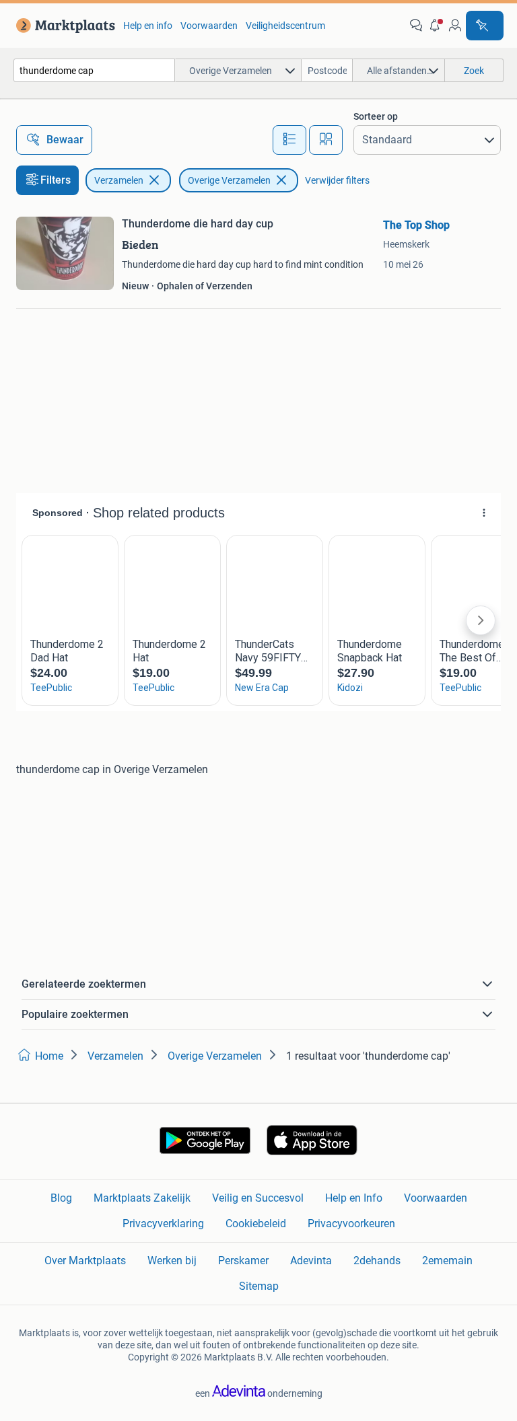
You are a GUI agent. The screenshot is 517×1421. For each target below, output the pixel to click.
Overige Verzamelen (229, 180)
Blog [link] (61, 1198)
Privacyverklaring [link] (163, 1223)
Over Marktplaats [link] (85, 1260)
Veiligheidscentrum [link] (285, 25)
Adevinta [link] (311, 1260)
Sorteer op (375, 116)
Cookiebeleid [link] (256, 1223)
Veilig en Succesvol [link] (258, 1198)
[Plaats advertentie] (485, 25)
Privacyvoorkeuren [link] (351, 1223)
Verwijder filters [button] (337, 180)
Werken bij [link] (172, 1260)
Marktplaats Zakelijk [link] (142, 1198)
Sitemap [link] (259, 1286)
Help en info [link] (147, 25)
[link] (62, 25)
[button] (435, 25)
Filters (55, 180)
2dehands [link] (377, 1260)
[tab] (289, 140)
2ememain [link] (447, 1260)
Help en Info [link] (353, 1198)
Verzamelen (118, 180)
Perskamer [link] (243, 1260)
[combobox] (94, 70)
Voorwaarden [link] (209, 25)
